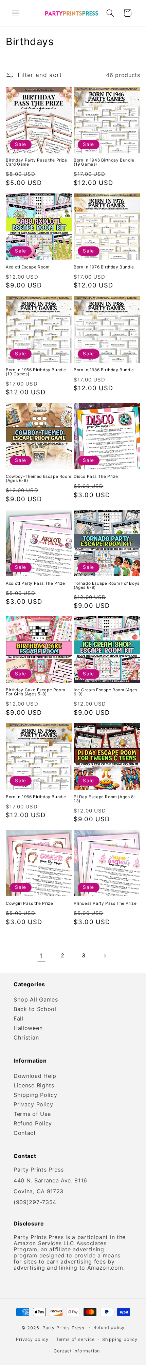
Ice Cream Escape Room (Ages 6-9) (105, 692)
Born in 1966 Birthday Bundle (36, 797)
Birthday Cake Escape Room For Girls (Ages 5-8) (35, 692)
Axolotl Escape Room (27, 267)
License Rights (34, 1085)
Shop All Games (36, 999)
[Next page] (104, 955)
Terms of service (75, 1339)
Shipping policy (120, 1339)
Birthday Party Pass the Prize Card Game (36, 162)
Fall (18, 1018)
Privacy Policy (33, 1104)
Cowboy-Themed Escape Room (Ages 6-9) (38, 478)
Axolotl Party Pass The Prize (35, 583)
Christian (26, 1037)
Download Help (35, 1075)
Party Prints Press (63, 1327)
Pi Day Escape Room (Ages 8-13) (105, 799)
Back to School (35, 1009)
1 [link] (41, 955)
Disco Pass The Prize (96, 476)
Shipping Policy (35, 1094)
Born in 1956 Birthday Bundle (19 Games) (36, 372)
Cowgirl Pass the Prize (29, 903)
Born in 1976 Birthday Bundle (104, 267)
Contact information (77, 1350)
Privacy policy (32, 1339)
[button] (15, 13)
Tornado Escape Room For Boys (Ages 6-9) (107, 585)
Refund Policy (33, 1123)
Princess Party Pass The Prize (105, 903)
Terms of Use (32, 1113)
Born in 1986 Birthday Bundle (104, 370)
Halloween (28, 1028)
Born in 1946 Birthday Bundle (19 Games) (104, 162)
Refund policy (109, 1327)
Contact (25, 1132)
